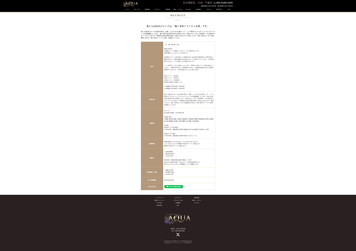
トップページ (159, 197)
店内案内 (178, 203)
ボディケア (178, 197)
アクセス (196, 203)
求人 (178, 205)
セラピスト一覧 (178, 200)
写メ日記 (159, 203)
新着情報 (196, 197)
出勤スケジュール (159, 200)
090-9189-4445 (224, 2)
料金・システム (196, 200)
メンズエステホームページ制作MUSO (181, 242)
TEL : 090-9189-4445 (178, 231)
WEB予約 (159, 205)
